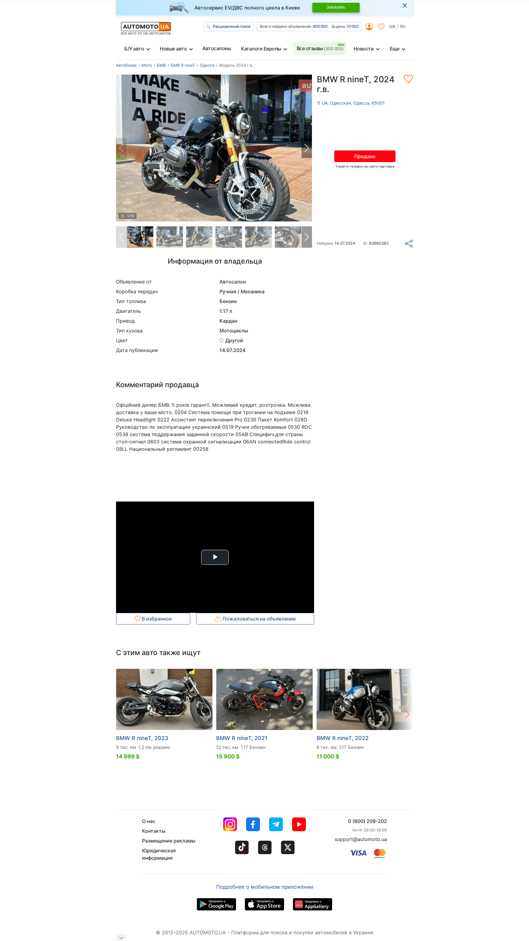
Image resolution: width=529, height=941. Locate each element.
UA (392, 26)
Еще (395, 49)
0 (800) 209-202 (367, 821)
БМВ (161, 65)
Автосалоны (216, 48)
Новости (364, 49)
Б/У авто (134, 49)
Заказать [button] (335, 6)
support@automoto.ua (361, 839)
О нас (148, 821)
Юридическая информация (159, 854)
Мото (146, 65)
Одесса (207, 65)
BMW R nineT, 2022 (343, 738)
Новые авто (173, 49)
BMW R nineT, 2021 (242, 738)
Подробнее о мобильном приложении (264, 887)
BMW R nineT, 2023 (142, 738)
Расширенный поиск (232, 26)
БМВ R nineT (183, 65)
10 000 (352, 26)
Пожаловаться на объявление (258, 619)
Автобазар (126, 65)
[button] (307, 148)
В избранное (156, 619)
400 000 (320, 26)
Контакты (153, 831)
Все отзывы (320, 48)
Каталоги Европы (261, 49)
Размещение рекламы (168, 841)
